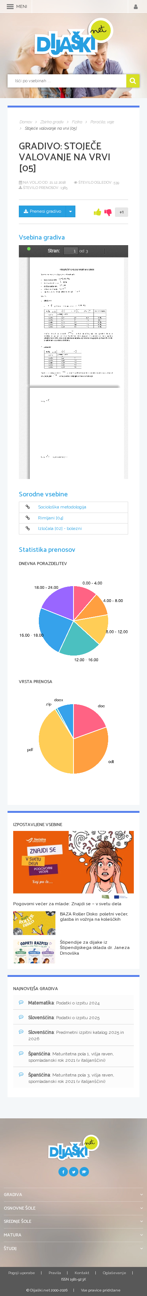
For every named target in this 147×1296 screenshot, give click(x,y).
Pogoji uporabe (21, 1273)
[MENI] (10, 6)
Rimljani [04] (50, 518)
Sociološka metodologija (62, 507)
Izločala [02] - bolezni (60, 528)
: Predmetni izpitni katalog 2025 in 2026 (76, 1035)
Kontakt (82, 1273)
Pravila (55, 1273)
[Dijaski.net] (73, 38)
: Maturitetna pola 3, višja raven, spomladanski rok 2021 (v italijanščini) (71, 1078)
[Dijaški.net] (73, 1150)
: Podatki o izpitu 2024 (64, 1003)
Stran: (54, 250)
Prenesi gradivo (45, 211)
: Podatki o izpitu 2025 (64, 1017)
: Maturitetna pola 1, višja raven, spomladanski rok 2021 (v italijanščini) (71, 1057)
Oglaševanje (114, 1273)
